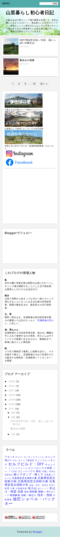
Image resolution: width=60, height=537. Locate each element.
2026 (12, 381)
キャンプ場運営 (26, 460)
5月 (13, 434)
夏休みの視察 (17, 428)
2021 (12, 390)
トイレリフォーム (18, 468)
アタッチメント (14, 456)
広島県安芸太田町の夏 (25, 478)
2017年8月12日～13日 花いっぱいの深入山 (31, 422)
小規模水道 (21, 488)
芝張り (52, 485)
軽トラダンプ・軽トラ (29, 474)
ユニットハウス (27, 471)
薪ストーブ (43, 488)
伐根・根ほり (29, 495)
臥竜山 (52, 471)
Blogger (37, 531)
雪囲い (42, 491)
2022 (12, 385)
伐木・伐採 (45, 495)
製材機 (34, 491)
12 (34, 83)
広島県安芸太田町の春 (33, 481)
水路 (20, 491)
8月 (13, 417)
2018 (12, 404)
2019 (12, 399)
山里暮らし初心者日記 (30, 12)
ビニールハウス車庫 (40, 467)
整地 (27, 491)
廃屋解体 (15, 495)
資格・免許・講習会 (39, 485)
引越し (45, 471)
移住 (39, 471)
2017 (12, 408)
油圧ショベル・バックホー (30, 501)
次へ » (44, 83)
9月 (13, 412)
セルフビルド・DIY (26, 464)
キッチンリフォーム (34, 457)
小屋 (12, 488)
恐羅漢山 (9, 475)
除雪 (7, 488)
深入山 (33, 488)
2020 (12, 395)
